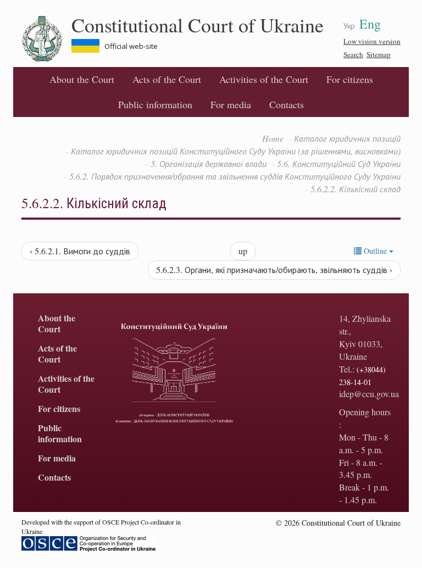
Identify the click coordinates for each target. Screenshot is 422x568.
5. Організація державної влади (208, 163)
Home (273, 138)
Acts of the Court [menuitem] (166, 79)
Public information (155, 104)
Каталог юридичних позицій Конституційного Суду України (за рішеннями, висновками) (236, 151)
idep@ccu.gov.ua (369, 393)
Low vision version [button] (372, 41)
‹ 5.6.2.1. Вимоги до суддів (80, 251)
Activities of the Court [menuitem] (263, 79)
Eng (370, 23)
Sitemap (379, 54)
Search (353, 54)
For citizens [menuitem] (349, 79)
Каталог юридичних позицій (347, 138)
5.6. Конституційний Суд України (339, 163)
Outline (375, 251)
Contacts (286, 104)
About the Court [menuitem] (81, 79)
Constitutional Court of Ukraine (197, 25)
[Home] (46, 39)
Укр (349, 25)
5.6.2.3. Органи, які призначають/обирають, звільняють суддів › (274, 269)
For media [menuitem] (230, 104)
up (242, 251)
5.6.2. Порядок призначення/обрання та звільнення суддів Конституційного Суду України (235, 176)
